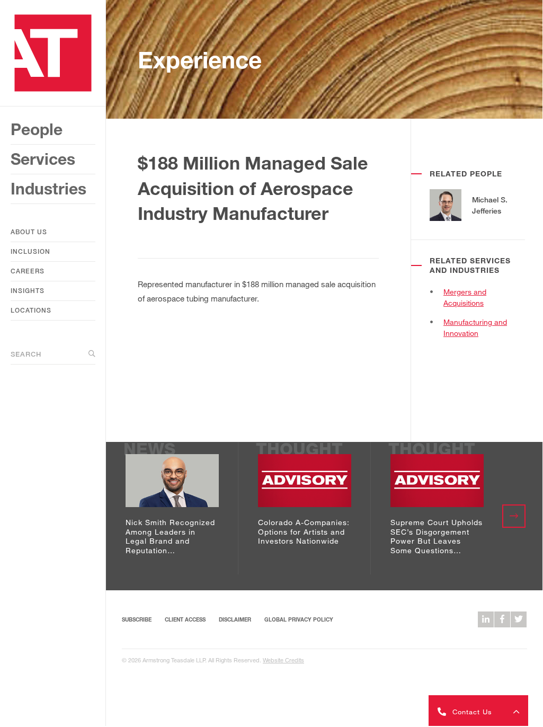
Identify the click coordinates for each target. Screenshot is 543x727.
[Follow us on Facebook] (502, 619)
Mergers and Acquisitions (464, 297)
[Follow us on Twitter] (519, 619)
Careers (27, 271)
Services (43, 159)
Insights (27, 291)
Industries (48, 188)
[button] (478, 710)
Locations (31, 310)
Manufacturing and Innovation (475, 327)
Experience (200, 60)
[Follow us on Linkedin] (486, 619)
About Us (29, 232)
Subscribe (137, 619)
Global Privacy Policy (298, 619)
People (37, 129)
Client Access (185, 619)
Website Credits (283, 660)
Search (26, 354)
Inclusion (30, 251)
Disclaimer (235, 619)
